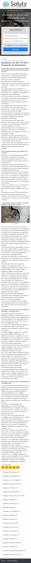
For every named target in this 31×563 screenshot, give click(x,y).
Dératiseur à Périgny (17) (10, 488)
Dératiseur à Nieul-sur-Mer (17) (12, 543)
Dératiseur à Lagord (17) (10, 499)
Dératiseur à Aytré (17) (9, 507)
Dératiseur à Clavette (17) (10, 519)
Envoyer (15, 49)
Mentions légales (12, 561)
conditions (15, 45)
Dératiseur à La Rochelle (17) (11, 511)
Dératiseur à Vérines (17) (10, 546)
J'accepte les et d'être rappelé (16, 45)
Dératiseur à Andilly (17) (10, 539)
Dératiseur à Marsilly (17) (10, 515)
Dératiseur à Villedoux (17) (10, 503)
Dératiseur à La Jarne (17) (10, 527)
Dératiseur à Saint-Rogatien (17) (12, 480)
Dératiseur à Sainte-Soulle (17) (12, 484)
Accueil (3, 561)
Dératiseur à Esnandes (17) (11, 531)
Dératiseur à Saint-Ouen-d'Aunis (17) (13, 496)
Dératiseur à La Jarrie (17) (10, 523)
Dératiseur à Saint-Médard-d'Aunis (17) (14, 550)
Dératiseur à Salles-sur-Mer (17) (12, 554)
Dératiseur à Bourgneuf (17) (11, 492)
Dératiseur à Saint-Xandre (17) (12, 476)
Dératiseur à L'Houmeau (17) (11, 535)
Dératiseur (4, 59)
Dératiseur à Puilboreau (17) (11, 472)
